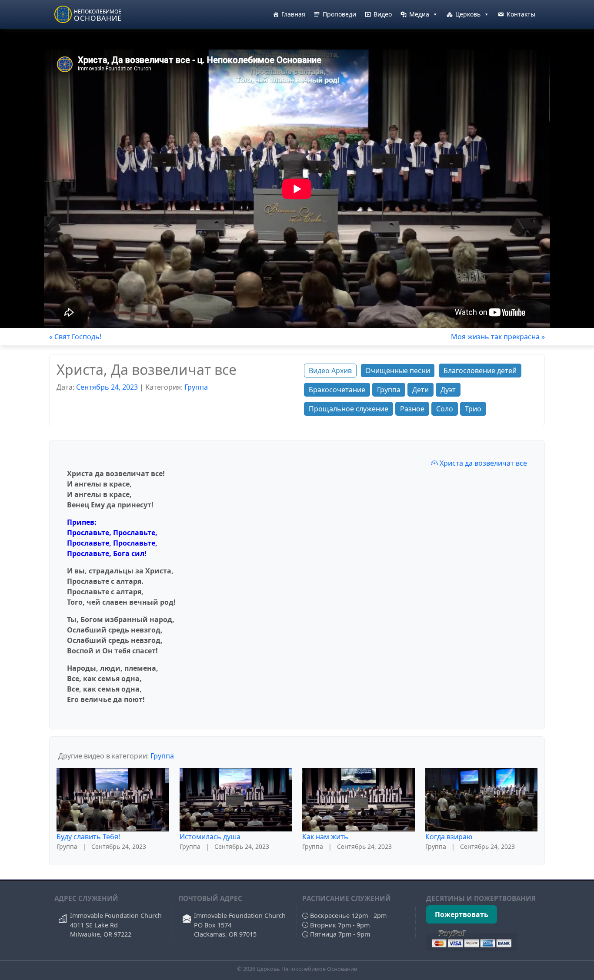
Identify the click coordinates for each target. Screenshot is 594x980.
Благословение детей (480, 370)
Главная (293, 14)
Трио (473, 409)
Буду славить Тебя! (88, 836)
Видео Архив (330, 370)
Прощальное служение (348, 409)
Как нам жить (325, 836)
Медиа (419, 14)
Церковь (468, 14)
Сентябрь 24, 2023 (107, 387)
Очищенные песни (397, 370)
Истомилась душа (210, 836)
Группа (196, 387)
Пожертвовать (461, 914)
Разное (412, 409)
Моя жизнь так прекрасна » (498, 336)
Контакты (521, 14)
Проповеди (339, 14)
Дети (420, 389)
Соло (444, 409)
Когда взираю (448, 836)
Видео (383, 14)
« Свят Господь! (75, 336)
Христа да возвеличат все (482, 463)
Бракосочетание (337, 389)
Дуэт (448, 389)
